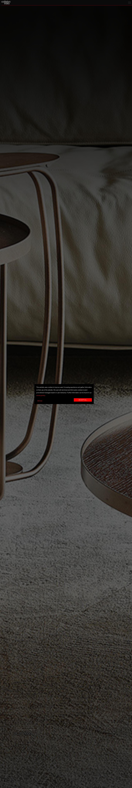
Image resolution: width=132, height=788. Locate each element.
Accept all (83, 400)
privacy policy (40, 395)
